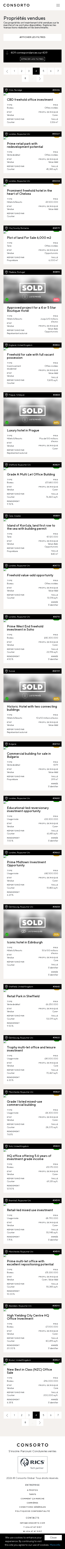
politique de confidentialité (32, 1511)
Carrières (32, 1503)
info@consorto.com (32, 1523)
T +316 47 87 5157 (32, 1527)
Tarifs (32, 1494)
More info (55, 1544)
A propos (32, 1490)
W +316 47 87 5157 (32, 1531)
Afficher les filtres (33, 37)
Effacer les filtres (32, 59)
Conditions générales (32, 1507)
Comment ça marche (32, 1499)
